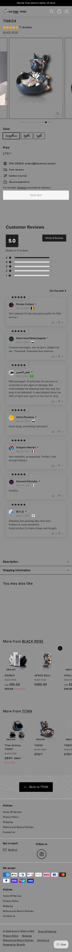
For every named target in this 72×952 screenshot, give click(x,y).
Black (27, 136)
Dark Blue (11, 136)
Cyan (39, 136)
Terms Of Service (12, 812)
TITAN (27, 711)
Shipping (21, 187)
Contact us (9, 832)
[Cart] (59, 11)
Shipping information (17, 570)
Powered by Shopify (14, 944)
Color (6, 129)
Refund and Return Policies (18, 827)
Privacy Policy (11, 817)
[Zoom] (58, 113)
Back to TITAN (38, 787)
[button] (17, 27)
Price (6, 147)
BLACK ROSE (10, 32)
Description (10, 562)
